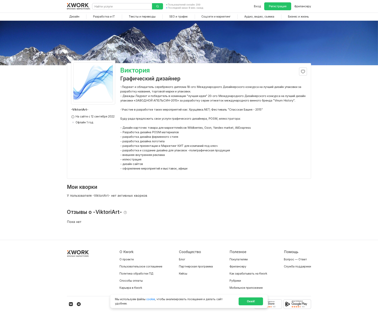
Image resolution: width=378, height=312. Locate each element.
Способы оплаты (131, 280)
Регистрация (277, 6)
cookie (150, 299)
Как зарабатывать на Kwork (248, 273)
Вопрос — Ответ (295, 259)
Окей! (251, 301)
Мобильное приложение (246, 287)
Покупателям (239, 259)
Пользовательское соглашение (141, 266)
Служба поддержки (297, 266)
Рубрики (235, 280)
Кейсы (183, 273)
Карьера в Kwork (131, 287)
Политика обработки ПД (136, 273)
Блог (182, 259)
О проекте (127, 259)
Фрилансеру (302, 6)
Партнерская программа (196, 266)
